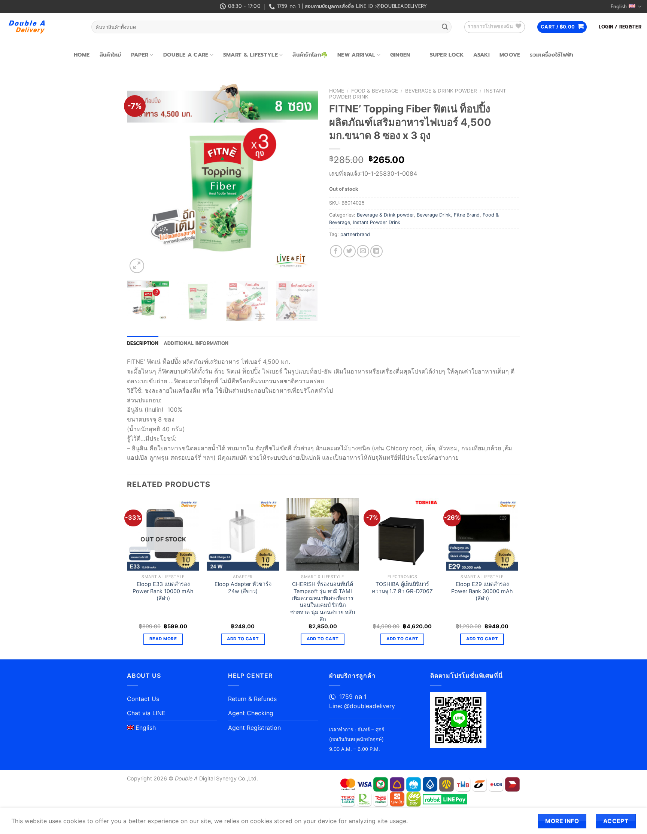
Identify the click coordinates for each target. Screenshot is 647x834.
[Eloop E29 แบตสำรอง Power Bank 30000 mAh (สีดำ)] (482, 534)
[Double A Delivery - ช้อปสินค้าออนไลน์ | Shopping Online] (43, 27)
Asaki (481, 55)
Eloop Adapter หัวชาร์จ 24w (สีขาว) (243, 587)
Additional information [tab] (196, 343)
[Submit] (444, 27)
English (619, 6)
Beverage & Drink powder (441, 91)
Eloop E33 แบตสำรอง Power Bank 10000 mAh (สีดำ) (163, 591)
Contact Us (143, 698)
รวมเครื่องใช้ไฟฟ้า (551, 55)
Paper (139, 55)
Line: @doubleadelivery (362, 706)
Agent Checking (250, 713)
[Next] (305, 179)
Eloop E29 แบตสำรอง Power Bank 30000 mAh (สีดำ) (482, 591)
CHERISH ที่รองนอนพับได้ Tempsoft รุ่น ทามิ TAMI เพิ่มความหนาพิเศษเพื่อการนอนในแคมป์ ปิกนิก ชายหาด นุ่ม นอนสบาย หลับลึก (322, 601)
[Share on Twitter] (349, 251)
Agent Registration (254, 727)
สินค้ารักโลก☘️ (310, 55)
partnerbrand (355, 234)
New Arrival (356, 55)
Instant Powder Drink (376, 222)
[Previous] (140, 179)
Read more (163, 638)
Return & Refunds (252, 698)
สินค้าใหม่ (110, 55)
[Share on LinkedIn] (376, 251)
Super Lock (447, 55)
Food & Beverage (374, 91)
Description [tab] (142, 343)
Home (82, 55)
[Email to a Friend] (363, 251)
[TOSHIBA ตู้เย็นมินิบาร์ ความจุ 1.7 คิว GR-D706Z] (402, 534)
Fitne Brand (467, 215)
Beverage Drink (434, 215)
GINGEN (400, 55)
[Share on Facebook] (336, 251)
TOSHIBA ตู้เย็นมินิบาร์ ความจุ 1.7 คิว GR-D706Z (402, 587)
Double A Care (186, 55)
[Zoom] (137, 266)
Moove (509, 55)
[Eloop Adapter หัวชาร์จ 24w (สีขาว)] (243, 534)
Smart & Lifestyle (250, 55)
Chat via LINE (146, 713)
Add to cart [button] (243, 638)
